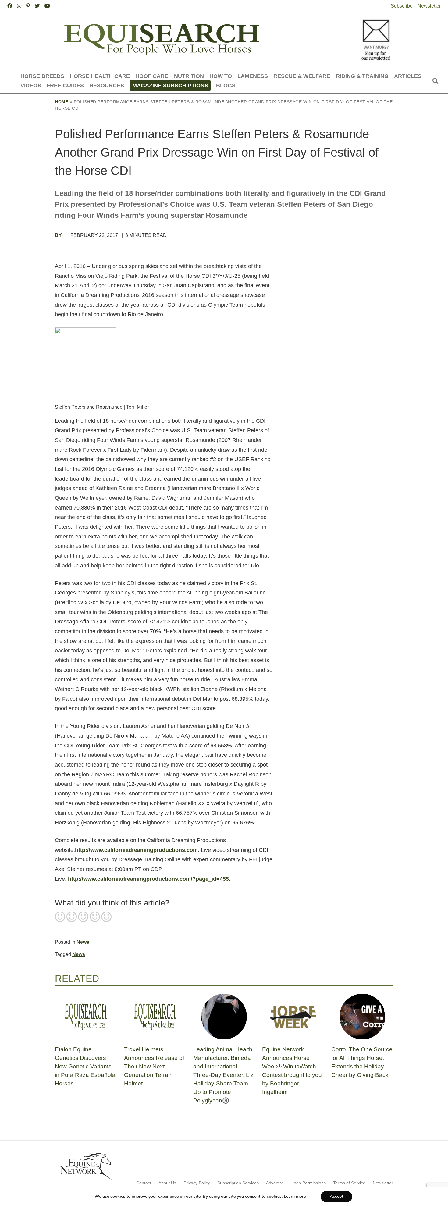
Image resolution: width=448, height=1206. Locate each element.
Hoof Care (151, 76)
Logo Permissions (308, 1182)
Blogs (226, 85)
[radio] (60, 917)
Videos (30, 85)
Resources (106, 85)
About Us (167, 1182)
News (82, 942)
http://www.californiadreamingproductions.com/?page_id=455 (148, 879)
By (59, 235)
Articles (407, 76)
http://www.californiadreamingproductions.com (136, 850)
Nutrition (189, 76)
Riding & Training (362, 76)
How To (220, 76)
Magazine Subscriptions (170, 85)
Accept (336, 1196)
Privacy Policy (196, 1182)
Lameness (252, 76)
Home (61, 101)
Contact (143, 1182)
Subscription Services (238, 1182)
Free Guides (65, 85)
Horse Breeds (42, 76)
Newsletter (429, 6)
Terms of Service (349, 1182)
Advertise (275, 1182)
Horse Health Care (100, 76)
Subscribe (402, 6)
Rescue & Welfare (301, 76)
